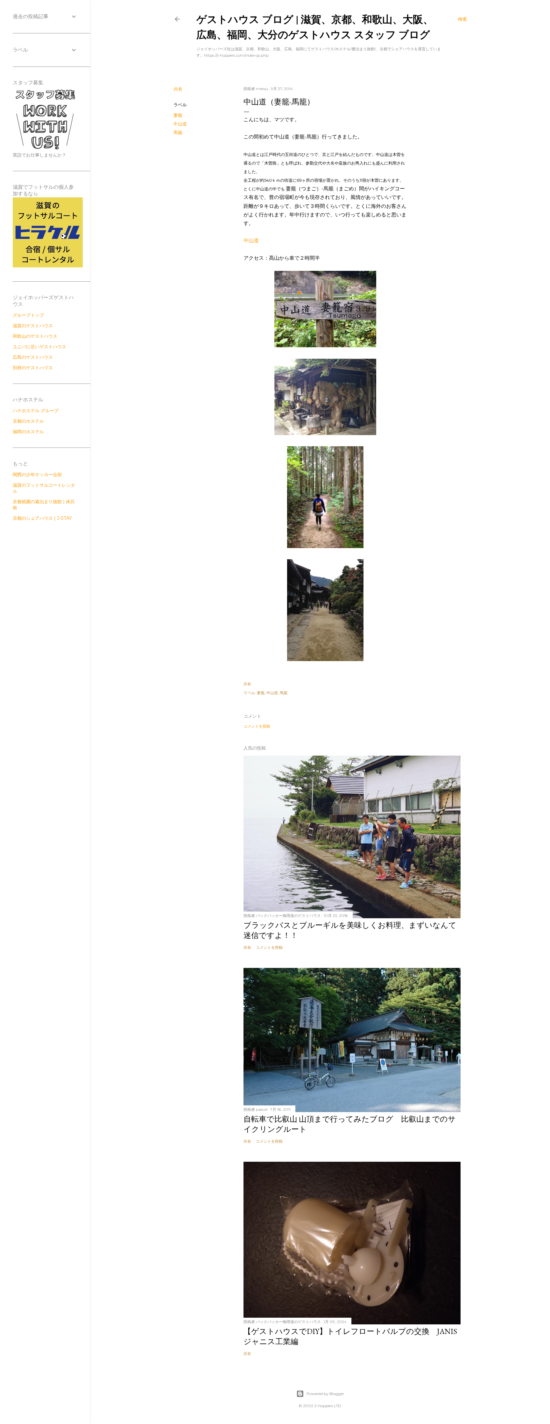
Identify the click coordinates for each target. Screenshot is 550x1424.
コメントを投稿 (256, 726)
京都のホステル (28, 421)
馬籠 (177, 132)
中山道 (180, 124)
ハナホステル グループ (36, 410)
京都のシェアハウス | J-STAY (42, 518)
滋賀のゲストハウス (33, 325)
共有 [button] (177, 89)
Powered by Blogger (325, 1393)
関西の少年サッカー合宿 (37, 474)
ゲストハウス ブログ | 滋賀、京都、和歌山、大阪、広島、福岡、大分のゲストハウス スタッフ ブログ (314, 26)
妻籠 (177, 115)
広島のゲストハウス (33, 357)
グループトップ (28, 315)
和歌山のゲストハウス (35, 336)
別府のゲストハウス (33, 367)
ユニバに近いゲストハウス (39, 346)
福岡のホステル (28, 431)
